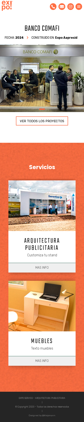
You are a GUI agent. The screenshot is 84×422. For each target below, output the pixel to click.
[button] (79, 79)
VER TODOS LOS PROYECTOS (42, 121)
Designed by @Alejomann (42, 415)
